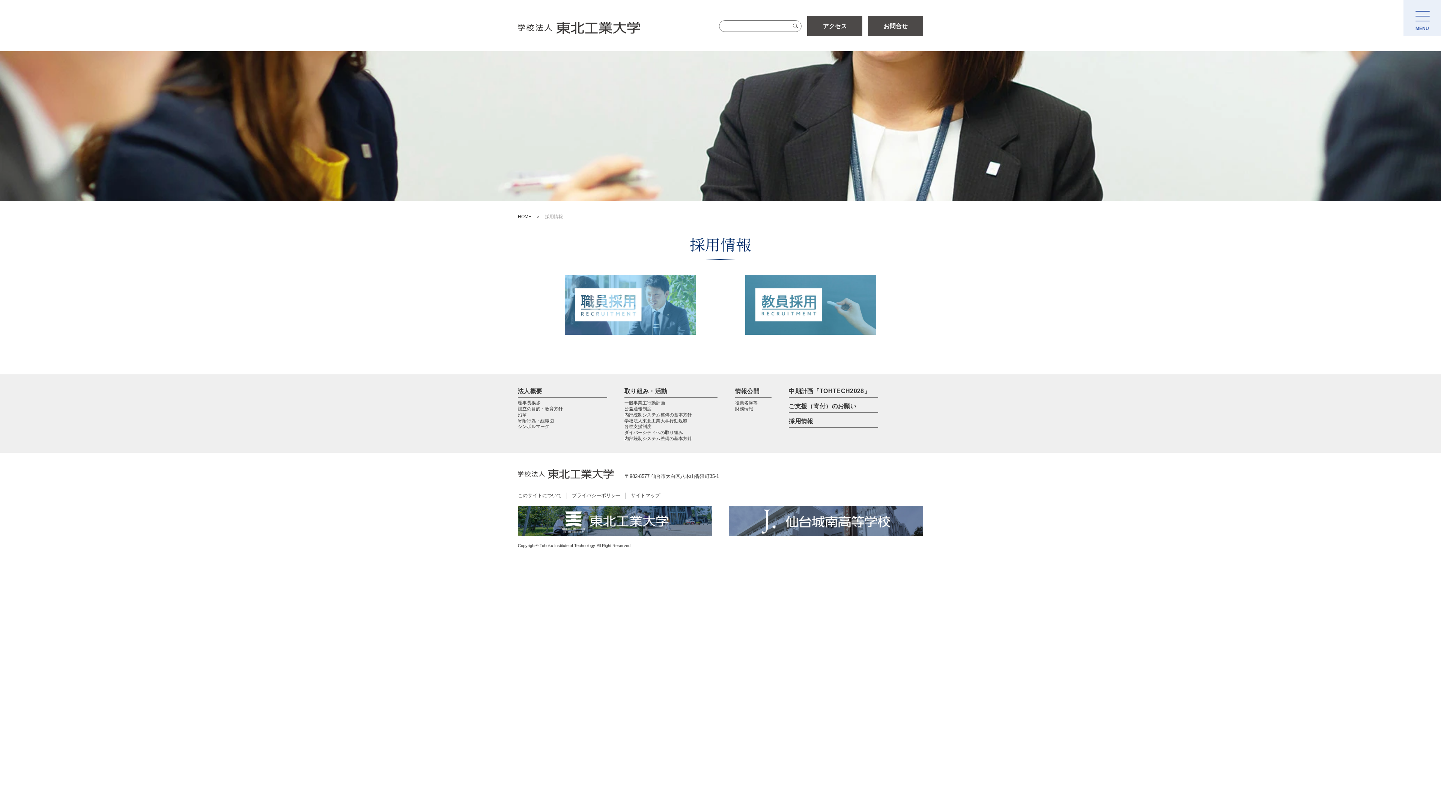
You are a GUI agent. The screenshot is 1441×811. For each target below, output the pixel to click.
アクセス (835, 26)
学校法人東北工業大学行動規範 (655, 421)
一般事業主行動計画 (644, 403)
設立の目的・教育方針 (540, 409)
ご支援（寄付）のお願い (822, 406)
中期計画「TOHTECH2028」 (829, 391)
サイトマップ (645, 495)
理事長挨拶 (529, 403)
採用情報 (801, 421)
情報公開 (747, 391)
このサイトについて (540, 495)
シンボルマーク (533, 426)
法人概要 (530, 391)
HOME (524, 216)
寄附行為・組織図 (536, 421)
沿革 (522, 415)
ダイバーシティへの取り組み (653, 432)
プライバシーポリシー (596, 495)
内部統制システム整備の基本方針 (658, 415)
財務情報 (744, 409)
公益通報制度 (637, 409)
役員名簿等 (746, 403)
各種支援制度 (637, 426)
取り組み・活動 (645, 391)
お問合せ (896, 26)
